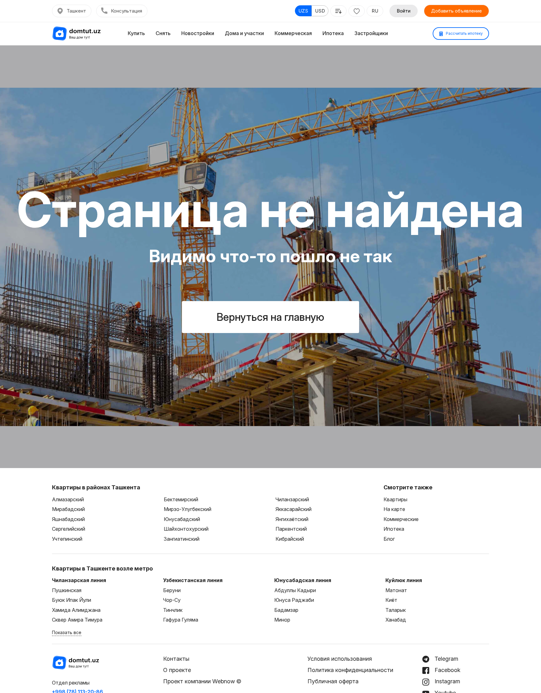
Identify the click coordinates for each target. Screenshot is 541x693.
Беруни (172, 590)
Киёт (391, 600)
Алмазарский (68, 499)
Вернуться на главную (270, 317)
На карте (394, 509)
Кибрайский (290, 539)
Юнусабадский (182, 519)
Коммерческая (293, 33)
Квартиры (395, 499)
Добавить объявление (456, 11)
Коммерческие (401, 519)
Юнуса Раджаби (294, 600)
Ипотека (333, 33)
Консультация (126, 11)
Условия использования (339, 658)
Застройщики (371, 33)
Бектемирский (181, 499)
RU (375, 11)
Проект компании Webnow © (202, 681)
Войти (403, 11)
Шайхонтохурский (186, 529)
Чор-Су (172, 600)
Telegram (445, 658)
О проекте (177, 670)
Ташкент (76, 11)
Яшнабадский (68, 519)
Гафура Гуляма (180, 620)
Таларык (395, 610)
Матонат (396, 590)
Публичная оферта (332, 681)
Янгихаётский (292, 519)
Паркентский (291, 529)
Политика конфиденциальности (350, 670)
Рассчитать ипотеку (464, 33)
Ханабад (395, 620)
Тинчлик (173, 610)
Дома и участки (244, 33)
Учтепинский (67, 539)
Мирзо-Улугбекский (187, 509)
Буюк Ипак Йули (71, 600)
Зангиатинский (181, 539)
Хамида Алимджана (76, 610)
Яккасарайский (294, 509)
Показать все (66, 632)
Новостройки (197, 33)
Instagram (446, 681)
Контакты (176, 658)
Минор (282, 620)
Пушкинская (66, 590)
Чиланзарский (292, 499)
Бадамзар (286, 610)
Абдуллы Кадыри (295, 590)
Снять (163, 33)
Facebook (447, 670)
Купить (136, 33)
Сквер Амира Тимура (77, 620)
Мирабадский (68, 509)
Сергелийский (68, 529)
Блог (389, 539)
